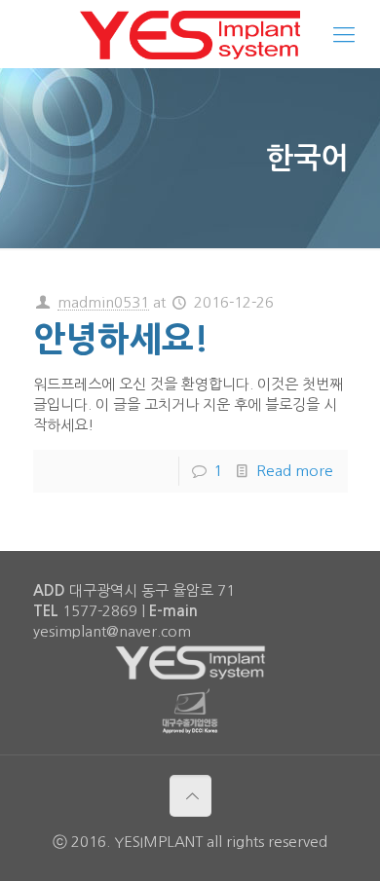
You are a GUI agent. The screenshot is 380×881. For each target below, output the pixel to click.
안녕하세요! (121, 339)
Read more (294, 470)
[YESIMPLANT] (190, 34)
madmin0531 (103, 302)
